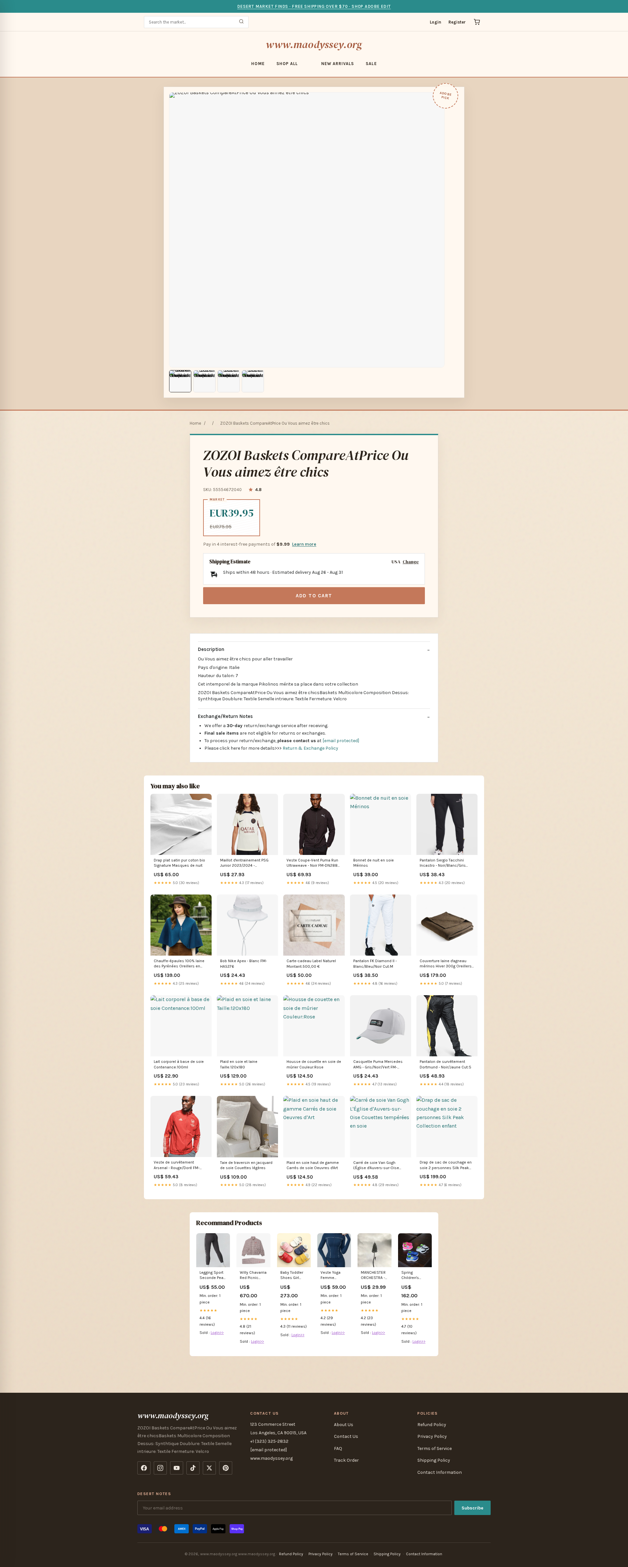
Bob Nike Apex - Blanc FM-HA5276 (243, 963)
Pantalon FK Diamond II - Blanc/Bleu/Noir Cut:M (375, 963)
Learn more (304, 544)
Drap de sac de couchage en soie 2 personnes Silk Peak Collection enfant (446, 1165)
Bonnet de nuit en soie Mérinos (373, 863)
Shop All (287, 63)
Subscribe (472, 1508)
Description (211, 649)
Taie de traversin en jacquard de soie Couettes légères (246, 1165)
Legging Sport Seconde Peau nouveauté (213, 1275)
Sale (371, 63)
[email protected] (341, 740)
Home (257, 63)
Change (411, 562)
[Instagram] (160, 1467)
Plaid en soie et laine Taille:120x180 (238, 1064)
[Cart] (477, 22)
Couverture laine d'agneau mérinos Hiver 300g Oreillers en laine (446, 964)
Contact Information (439, 1472)
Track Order (346, 1460)
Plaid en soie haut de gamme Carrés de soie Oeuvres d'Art (313, 1165)
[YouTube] (176, 1467)
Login (435, 22)
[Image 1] (180, 381)
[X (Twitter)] (209, 1467)
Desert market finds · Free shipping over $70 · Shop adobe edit (314, 6)
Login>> (217, 1332)
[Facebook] (143, 1467)
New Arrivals (337, 63)
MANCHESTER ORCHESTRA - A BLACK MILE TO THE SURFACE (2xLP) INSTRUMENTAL (374, 1275)
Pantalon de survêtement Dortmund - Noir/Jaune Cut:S (445, 1064)
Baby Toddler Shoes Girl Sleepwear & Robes (292, 1275)
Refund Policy (431, 1424)
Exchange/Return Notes (225, 716)
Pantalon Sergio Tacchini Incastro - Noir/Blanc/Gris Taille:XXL (443, 863)
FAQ (338, 1448)
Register (457, 22)
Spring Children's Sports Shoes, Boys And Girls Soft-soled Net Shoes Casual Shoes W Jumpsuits (414, 1275)
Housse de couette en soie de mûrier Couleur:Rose (314, 1064)
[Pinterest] (225, 1467)
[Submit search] (241, 22)
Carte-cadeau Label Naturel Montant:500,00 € (311, 963)
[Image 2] (204, 381)
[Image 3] (229, 381)
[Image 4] (253, 381)
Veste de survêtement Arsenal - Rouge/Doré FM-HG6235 (177, 1165)
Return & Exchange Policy (310, 748)
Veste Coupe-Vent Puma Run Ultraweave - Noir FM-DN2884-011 (314, 863)
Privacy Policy (432, 1436)
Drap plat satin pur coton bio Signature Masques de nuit (179, 863)
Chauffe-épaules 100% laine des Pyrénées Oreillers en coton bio (179, 964)
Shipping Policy (433, 1460)
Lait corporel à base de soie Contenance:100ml (179, 1064)
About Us (343, 1424)
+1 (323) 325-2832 (269, 1441)
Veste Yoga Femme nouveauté (330, 1275)
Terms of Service (434, 1448)
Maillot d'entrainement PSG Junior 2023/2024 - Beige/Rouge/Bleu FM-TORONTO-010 (244, 863)
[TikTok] (193, 1467)
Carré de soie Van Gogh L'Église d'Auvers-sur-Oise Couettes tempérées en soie (379, 1165)
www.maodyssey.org (314, 44)
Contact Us (346, 1436)
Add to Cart (314, 596)
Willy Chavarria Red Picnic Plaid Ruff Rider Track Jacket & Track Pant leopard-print (253, 1275)
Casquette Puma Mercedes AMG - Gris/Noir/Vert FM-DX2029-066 (378, 1064)
